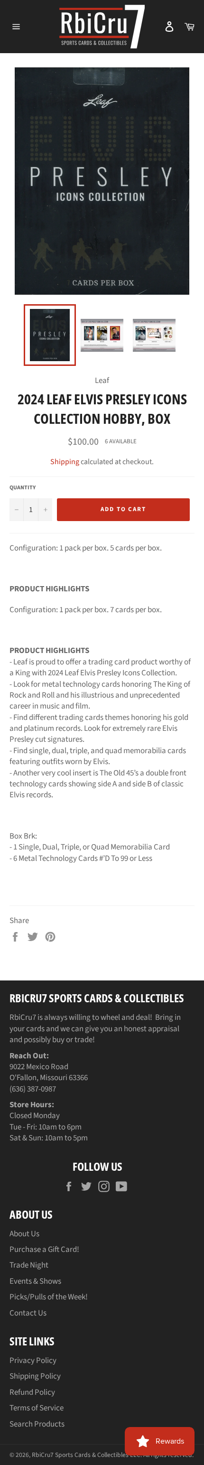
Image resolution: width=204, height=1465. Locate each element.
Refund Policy (32, 1392)
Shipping (64, 462)
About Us (24, 1234)
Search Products (37, 1424)
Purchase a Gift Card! (44, 1249)
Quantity (22, 488)
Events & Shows (35, 1281)
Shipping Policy (35, 1376)
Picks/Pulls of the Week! (48, 1297)
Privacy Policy (32, 1360)
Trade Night (28, 1265)
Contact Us (27, 1313)
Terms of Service (36, 1408)
